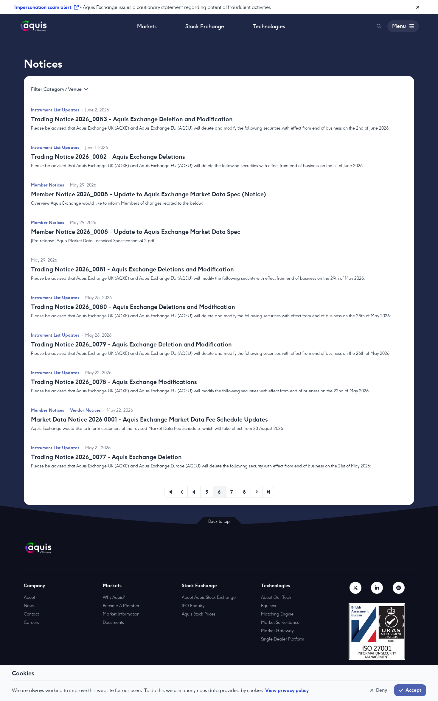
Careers (31, 622)
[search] (379, 26)
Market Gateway (277, 630)
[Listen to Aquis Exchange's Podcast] (399, 588)
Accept (413, 690)
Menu (399, 26)
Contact (31, 614)
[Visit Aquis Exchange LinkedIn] (377, 588)
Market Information (121, 614)
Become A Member (121, 605)
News (29, 605)
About (29, 597)
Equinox (268, 605)
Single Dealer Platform (282, 639)
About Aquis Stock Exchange (209, 597)
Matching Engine (277, 614)
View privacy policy (287, 690)
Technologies (269, 26)
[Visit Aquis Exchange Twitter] (355, 588)
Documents (113, 622)
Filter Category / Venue (56, 89)
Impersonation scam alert (43, 7)
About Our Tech (276, 597)
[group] (219, 127)
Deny (381, 690)
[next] (257, 492)
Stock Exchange (204, 26)
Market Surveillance (280, 622)
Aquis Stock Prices (198, 614)
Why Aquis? (114, 597)
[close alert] (418, 7)
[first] (170, 492)
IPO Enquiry (193, 605)
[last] (268, 492)
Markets (147, 26)
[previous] (182, 492)
